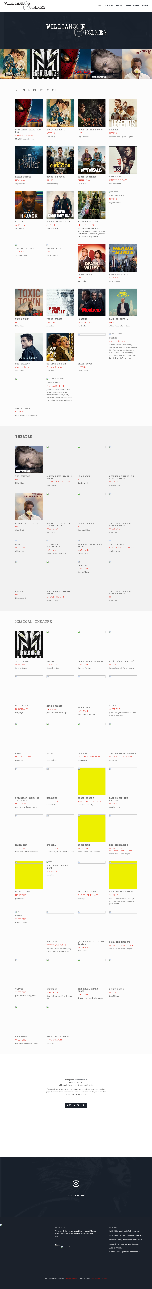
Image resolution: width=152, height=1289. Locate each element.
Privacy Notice (71, 1278)
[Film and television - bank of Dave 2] (45, 79)
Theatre (119, 6)
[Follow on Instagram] (76, 1183)
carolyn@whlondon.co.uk (130, 1244)
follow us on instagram (76, 1195)
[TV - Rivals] (106, 79)
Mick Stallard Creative (99, 1278)
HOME (99, 6)
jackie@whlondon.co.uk (131, 1231)
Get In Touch (76, 1105)
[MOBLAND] (76, 79)
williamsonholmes (80, 1080)
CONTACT (145, 6)
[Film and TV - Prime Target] (15, 79)
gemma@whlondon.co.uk (131, 1252)
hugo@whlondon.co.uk (135, 1235)
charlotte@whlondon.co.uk (132, 1240)
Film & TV (109, 6)
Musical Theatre (132, 6)
